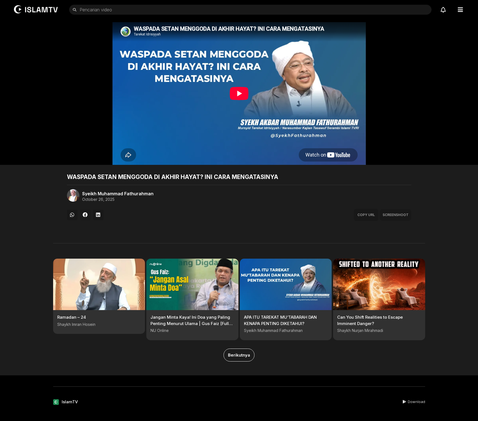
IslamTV (70, 401)
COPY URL (366, 215)
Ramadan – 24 (71, 317)
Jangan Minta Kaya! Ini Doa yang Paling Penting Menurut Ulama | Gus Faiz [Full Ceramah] (190, 323)
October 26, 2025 (98, 199)
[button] (72, 215)
